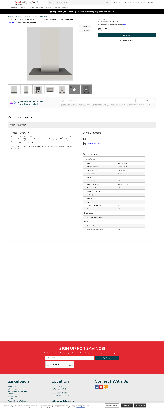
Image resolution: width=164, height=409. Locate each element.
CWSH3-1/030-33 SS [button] (29, 22)
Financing (65, 7)
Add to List (86, 30)
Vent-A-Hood (11, 22)
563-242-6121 (62, 393)
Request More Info (127, 40)
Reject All (127, 405)
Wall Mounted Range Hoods (39, 16)
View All (86, 90)
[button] (114, 3)
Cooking (18, 16)
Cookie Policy (80, 407)
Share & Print (86, 26)
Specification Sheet (93, 143)
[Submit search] (107, 2)
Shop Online (57, 12)
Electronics (23, 7)
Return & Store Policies (17, 401)
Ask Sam (146, 101)
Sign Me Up (106, 358)
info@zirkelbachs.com (64, 395)
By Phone (69, 12)
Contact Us (56, 7)
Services (48, 7)
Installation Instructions (94, 139)
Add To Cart (126, 35)
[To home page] (27, 2)
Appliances (14, 7)
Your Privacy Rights (112, 405)
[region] (82, 405)
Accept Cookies (140, 405)
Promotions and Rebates (36, 7)
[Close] (161, 405)
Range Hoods (26, 16)
